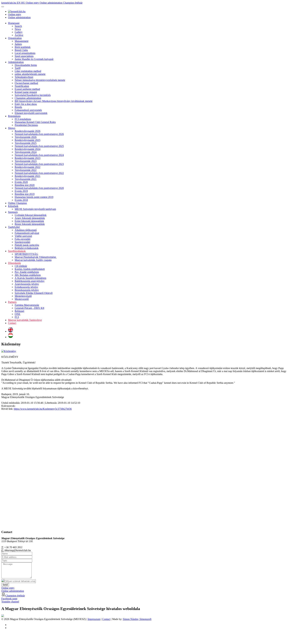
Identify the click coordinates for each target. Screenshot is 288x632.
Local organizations (25, 53)
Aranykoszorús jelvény (27, 284)
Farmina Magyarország (27, 305)
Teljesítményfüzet (24, 77)
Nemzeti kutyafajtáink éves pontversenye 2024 (39, 155)
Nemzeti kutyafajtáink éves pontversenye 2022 (39, 173)
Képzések (13, 206)
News (18, 29)
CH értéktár (21, 266)
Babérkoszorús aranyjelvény (29, 281)
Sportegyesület (22, 242)
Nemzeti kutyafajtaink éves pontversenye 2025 (39, 146)
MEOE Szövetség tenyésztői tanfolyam (35, 209)
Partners (12, 302)
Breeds (18, 107)
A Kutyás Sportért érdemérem (30, 278)
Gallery (18, 32)
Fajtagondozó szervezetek (28, 110)
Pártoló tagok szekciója (27, 245)
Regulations (14, 116)
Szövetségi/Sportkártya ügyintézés (33, 95)
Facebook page (9, 598)
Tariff (17, 68)
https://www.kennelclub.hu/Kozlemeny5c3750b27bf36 (43, 408)
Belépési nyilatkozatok (26, 248)
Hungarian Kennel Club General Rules (35, 122)
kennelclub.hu (9, 2)
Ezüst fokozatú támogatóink (29, 221)
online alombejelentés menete (30, 74)
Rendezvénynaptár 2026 (27, 131)
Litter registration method (28, 71)
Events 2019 (21, 191)
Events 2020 (21, 182)
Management (21, 41)
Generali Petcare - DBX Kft (29, 308)
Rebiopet (19, 311)
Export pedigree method (27, 89)
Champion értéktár (72, 2)
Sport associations (24, 56)
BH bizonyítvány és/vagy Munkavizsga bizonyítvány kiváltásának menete (53, 101)
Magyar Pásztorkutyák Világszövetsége (36, 257)
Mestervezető (22, 299)
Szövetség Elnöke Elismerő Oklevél (33, 293)
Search (18, 26)
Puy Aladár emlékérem (27, 272)
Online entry (33, 2)
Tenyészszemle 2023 (25, 161)
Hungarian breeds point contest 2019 (34, 197)
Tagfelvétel (14, 227)
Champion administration (28, 98)
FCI (17, 317)
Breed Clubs (21, 50)
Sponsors (13, 212)
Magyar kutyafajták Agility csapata (33, 260)
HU (23, 2)
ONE (17, 314)
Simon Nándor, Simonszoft (137, 619)
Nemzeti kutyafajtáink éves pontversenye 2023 (39, 164)
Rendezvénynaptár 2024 (27, 149)
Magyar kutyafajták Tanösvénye (25, 320)
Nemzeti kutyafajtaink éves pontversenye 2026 (39, 134)
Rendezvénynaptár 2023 (27, 158)
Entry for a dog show (26, 104)
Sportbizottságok (17, 251)
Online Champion (17, 203)
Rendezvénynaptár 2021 (27, 176)
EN (19, 2)
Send (5, 585)
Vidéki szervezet (23, 236)
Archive (19, 35)
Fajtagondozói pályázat (27, 233)
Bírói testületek (22, 47)
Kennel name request (26, 92)
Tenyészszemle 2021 (25, 179)
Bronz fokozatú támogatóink (30, 224)
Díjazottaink (14, 263)
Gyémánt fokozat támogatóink (30, 215)
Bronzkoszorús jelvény (27, 290)
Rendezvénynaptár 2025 (27, 140)
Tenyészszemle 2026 (25, 137)
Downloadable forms (26, 65)
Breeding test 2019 (24, 194)
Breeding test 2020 (24, 185)
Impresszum (94, 619)
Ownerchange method (26, 83)
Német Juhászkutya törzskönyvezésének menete (40, 80)
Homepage (14, 23)
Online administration (51, 2)
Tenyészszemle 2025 (25, 143)
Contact (12, 323)
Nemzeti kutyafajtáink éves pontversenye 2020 (39, 188)
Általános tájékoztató (26, 230)
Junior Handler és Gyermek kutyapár (34, 59)
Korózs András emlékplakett (30, 269)
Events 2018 (21, 200)
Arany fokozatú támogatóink (30, 218)
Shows (11, 128)
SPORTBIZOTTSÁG (26, 254)
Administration (16, 62)
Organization (15, 38)
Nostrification (22, 86)
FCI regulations (23, 119)
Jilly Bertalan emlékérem (28, 275)
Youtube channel (10, 601)
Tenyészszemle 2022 (25, 170)
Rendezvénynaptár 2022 (27, 167)
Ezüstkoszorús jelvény (26, 287)
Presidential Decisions (26, 125)
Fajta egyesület (22, 239)
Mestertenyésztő (23, 296)
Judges (18, 44)
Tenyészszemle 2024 (25, 152)
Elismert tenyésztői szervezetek (31, 113)
